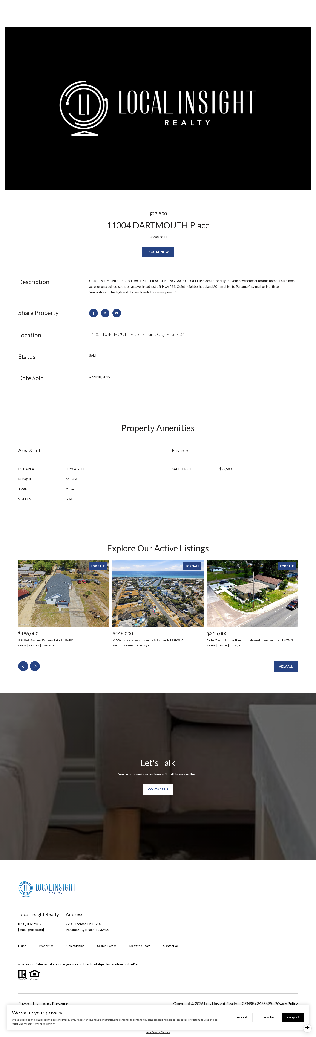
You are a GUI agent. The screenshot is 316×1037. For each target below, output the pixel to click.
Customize (267, 1017)
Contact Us (171, 945)
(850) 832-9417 (30, 924)
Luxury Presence (54, 1003)
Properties (46, 945)
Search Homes (107, 945)
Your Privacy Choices (158, 1032)
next (35, 666)
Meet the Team (139, 945)
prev (23, 666)
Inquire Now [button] (158, 252)
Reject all (241, 1017)
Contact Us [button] (158, 789)
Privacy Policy (286, 1003)
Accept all (293, 1017)
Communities (75, 945)
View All (286, 666)
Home (22, 945)
